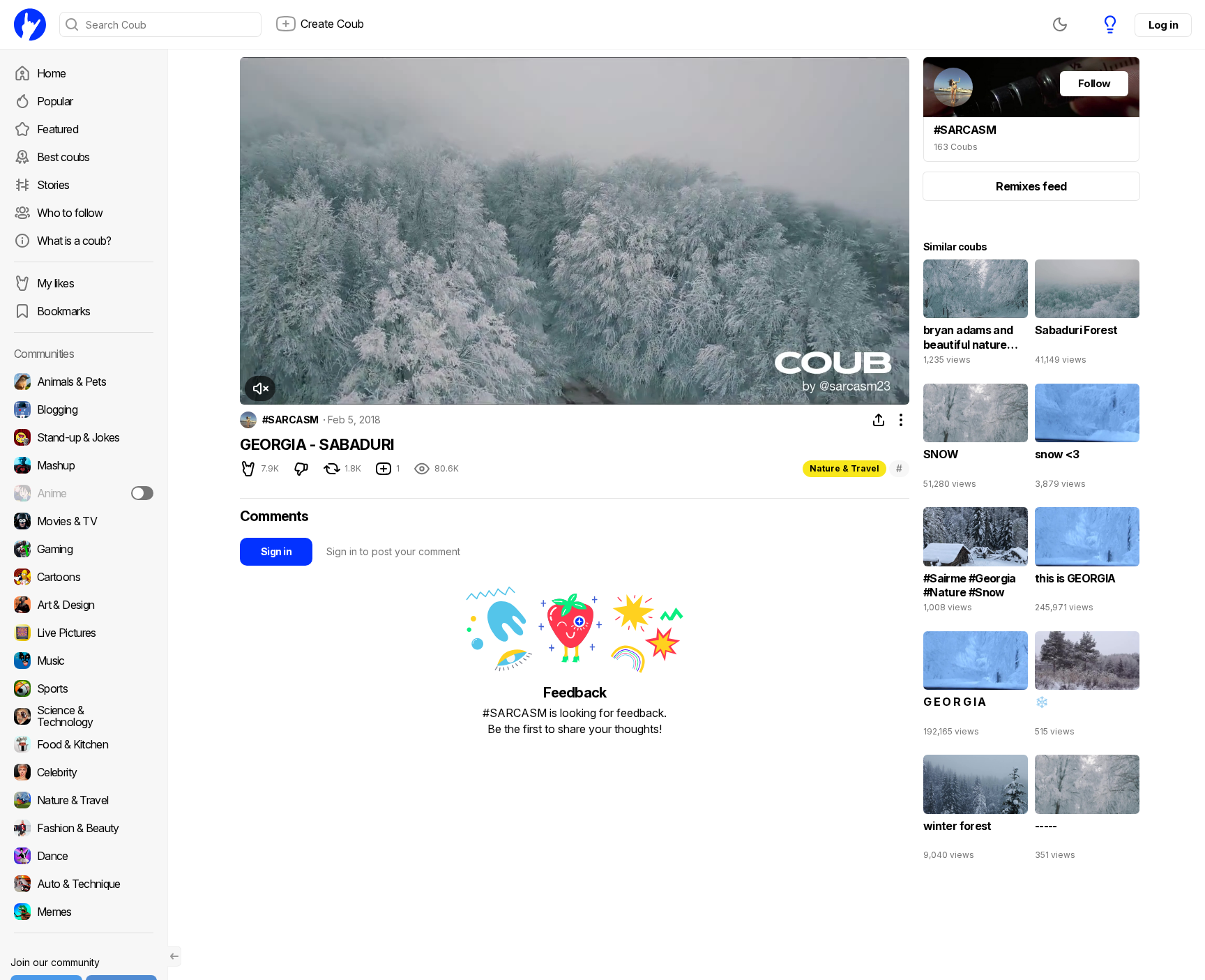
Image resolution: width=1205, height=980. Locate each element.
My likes (55, 283)
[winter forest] (975, 810)
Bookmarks (63, 311)
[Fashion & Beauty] (83, 828)
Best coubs (63, 157)
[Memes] (83, 912)
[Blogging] (83, 409)
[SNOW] (975, 439)
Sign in (276, 551)
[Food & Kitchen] (83, 744)
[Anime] (83, 493)
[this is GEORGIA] (1087, 563)
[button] (260, 388)
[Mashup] (83, 465)
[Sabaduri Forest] (1087, 315)
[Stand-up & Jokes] (83, 437)
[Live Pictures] (83, 633)
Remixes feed (1031, 186)
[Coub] (30, 24)
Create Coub (332, 24)
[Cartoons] (83, 577)
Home (51, 73)
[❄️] (1087, 687)
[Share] (878, 420)
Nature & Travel (844, 468)
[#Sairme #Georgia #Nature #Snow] (975, 563)
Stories (53, 185)
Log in (1163, 24)
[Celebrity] (83, 772)
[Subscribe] (142, 493)
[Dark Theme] (1060, 24)
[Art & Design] (83, 605)
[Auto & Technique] (83, 884)
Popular (55, 101)
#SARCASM (290, 420)
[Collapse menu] (174, 956)
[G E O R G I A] (975, 687)
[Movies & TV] (83, 521)
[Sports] (83, 688)
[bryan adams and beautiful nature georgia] (975, 315)
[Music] (83, 660)
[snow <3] (1087, 439)
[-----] (1087, 810)
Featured (57, 129)
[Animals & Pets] (83, 381)
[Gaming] (83, 549)
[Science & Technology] (83, 716)
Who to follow (70, 213)
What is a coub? (74, 241)
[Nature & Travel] (83, 800)
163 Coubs (956, 147)
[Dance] (83, 856)
